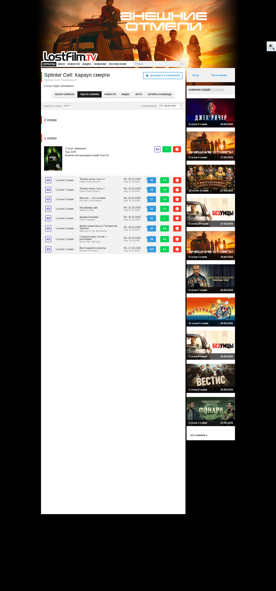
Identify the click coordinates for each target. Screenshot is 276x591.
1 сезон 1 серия (65, 249)
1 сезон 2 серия (65, 239)
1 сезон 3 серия (65, 228)
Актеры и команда (160, 94)
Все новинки (198, 435)
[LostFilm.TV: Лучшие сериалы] (72, 56)
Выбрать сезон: (53, 106)
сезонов (218, 89)
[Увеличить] (53, 158)
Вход (196, 75)
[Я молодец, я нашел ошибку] (256, 46)
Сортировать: (149, 106)
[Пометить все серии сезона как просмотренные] (157, 149)
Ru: (132, 180)
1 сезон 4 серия (65, 218)
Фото (138, 94)
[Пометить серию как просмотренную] (48, 180)
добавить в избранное (165, 75)
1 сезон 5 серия (65, 208)
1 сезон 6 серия (65, 199)
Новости (110, 94)
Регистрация (219, 75)
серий (205, 89)
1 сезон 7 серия (65, 189)
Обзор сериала (65, 94)
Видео (126, 94)
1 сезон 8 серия (65, 180)
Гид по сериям (89, 94)
